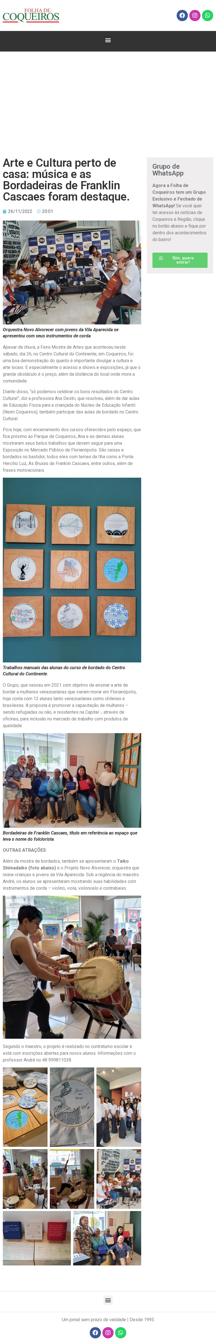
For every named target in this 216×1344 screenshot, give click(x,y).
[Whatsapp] (207, 15)
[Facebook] (182, 15)
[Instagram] (195, 15)
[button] (108, 39)
